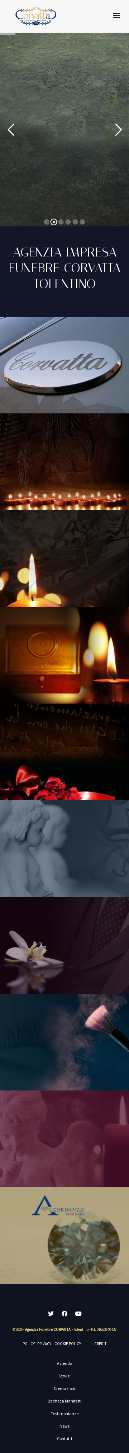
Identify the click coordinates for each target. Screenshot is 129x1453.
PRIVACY (44, 1343)
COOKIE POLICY (67, 1343)
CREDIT (100, 1343)
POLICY (29, 1343)
